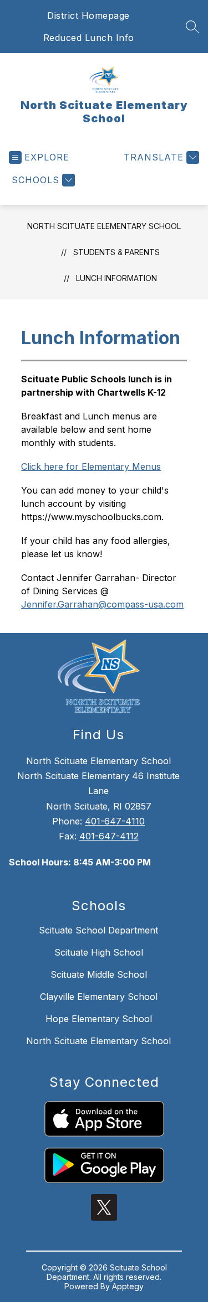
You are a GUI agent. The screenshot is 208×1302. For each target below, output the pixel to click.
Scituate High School (98, 952)
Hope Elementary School (98, 1018)
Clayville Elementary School (99, 996)
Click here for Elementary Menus (91, 466)
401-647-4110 (115, 821)
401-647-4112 (109, 836)
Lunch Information (116, 278)
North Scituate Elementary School (104, 226)
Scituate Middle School (98, 974)
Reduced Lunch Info (88, 37)
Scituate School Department (98, 930)
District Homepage (88, 15)
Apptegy (128, 1286)
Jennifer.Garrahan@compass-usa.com (102, 604)
